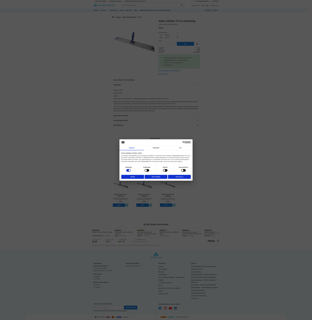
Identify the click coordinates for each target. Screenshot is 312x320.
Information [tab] (156, 147)
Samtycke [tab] (131, 147)
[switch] (147, 170)
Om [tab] (180, 147)
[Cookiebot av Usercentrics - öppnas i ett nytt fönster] (184, 142)
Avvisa (132, 177)
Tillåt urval (156, 177)
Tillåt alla (179, 177)
